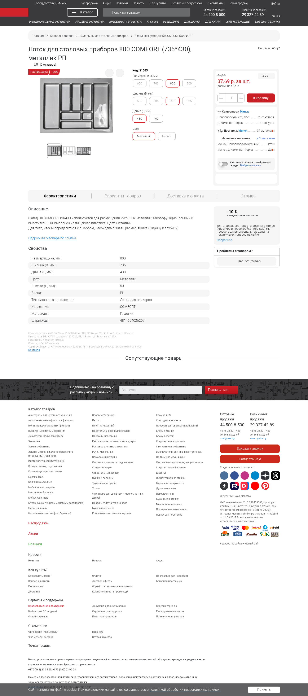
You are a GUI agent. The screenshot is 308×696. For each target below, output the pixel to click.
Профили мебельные (104, 436)
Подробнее (224, 240)
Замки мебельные (39, 446)
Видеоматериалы (166, 606)
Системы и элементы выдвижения (112, 462)
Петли (96, 420)
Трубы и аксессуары (104, 483)
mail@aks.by (227, 438)
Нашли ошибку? (269, 48)
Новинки (33, 560)
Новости (97, 560)
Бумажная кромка (103, 508)
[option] (76, 117)
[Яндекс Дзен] (265, 475)
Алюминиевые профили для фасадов (50, 420)
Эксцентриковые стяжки (170, 478)
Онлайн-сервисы (38, 616)
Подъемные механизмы (170, 457)
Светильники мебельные (171, 446)
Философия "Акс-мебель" (43, 631)
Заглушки (34, 441)
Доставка (34, 591)
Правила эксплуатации (170, 616)
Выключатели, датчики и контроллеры (179, 451)
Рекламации (35, 586)
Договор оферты (102, 581)
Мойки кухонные (38, 497)
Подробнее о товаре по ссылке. (52, 238)
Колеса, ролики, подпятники (45, 466)
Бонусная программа (169, 581)
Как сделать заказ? (40, 575)
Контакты (34, 350)
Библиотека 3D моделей (42, 611)
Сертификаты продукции (107, 611)
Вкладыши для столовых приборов (49, 425)
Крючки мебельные (40, 482)
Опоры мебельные (103, 415)
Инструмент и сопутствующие (46, 461)
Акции (159, 560)
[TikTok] (224, 486)
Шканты (161, 472)
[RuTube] (234, 486)
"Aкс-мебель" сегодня (40, 637)
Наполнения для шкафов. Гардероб (49, 513)
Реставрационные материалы (110, 446)
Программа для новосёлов (172, 575)
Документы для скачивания (109, 606)
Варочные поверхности (170, 483)
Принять (264, 690)
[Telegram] (255, 475)
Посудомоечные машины (171, 509)
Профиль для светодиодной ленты (177, 425)
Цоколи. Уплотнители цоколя (109, 503)
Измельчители (165, 493)
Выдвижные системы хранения (46, 430)
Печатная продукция (104, 616)
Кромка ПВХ (35, 476)
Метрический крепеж (40, 492)
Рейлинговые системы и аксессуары (114, 441)
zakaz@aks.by (258, 438)
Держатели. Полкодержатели (45, 436)
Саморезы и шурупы (104, 457)
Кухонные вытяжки (167, 499)
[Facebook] (234, 475)
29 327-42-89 (262, 424)
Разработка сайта (231, 543)
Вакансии (98, 631)
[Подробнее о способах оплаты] (250, 537)
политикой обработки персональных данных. (184, 690)
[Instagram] (245, 475)
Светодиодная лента (168, 420)
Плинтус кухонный (103, 425)
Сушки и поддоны (102, 478)
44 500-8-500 (232, 424)
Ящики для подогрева (169, 514)
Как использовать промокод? (110, 591)
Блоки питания (165, 430)
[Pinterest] (265, 486)
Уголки (96, 488)
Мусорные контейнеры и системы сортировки (55, 503)
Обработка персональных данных (112, 586)
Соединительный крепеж (171, 467)
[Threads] (275, 475)
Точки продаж (39, 646)
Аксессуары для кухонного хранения (50, 415)
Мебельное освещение (41, 487)
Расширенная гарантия (170, 611)
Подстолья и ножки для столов (111, 430)
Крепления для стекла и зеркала (111, 513)
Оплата (96, 575)
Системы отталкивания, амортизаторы (179, 462)
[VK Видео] (245, 486)
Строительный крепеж (105, 472)
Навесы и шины (37, 508)
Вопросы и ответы (39, 581)
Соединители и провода (170, 441)
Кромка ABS (163, 415)
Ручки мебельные (102, 451)
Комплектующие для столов (45, 471)
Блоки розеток (164, 436)
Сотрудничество (102, 637)
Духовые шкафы (166, 488)
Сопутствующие (101, 467)
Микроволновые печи (169, 504)
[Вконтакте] (224, 475)
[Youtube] (255, 486)
